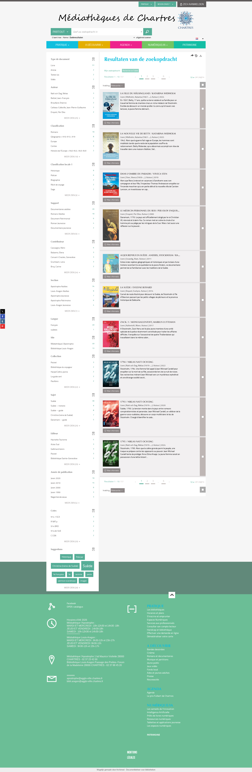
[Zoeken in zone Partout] (147, 31)
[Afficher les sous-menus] (151, 4)
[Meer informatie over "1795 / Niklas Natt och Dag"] (111, 453)
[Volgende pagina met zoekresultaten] (169, 77)
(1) (71, 311)
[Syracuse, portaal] (126, 20)
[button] (72, 65)
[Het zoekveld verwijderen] (141, 31)
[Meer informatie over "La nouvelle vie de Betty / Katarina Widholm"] (111, 145)
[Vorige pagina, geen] (135, 77)
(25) (71, 118)
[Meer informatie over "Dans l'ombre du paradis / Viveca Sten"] (111, 184)
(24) (71, 272)
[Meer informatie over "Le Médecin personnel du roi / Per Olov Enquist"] (111, 225)
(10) (71, 156)
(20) (71, 587)
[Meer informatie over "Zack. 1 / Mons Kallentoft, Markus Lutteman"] (111, 334)
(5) (71, 233)
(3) (71, 195)
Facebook (71, 603)
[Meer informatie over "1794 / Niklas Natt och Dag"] (111, 374)
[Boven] (172, 595)
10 (191, 77)
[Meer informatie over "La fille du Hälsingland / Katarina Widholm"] (111, 105)
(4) (71, 502)
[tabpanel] (126, 322)
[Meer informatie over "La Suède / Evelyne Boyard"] (111, 296)
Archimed (120, 770)
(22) (71, 387)
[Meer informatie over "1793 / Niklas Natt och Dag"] (111, 413)
